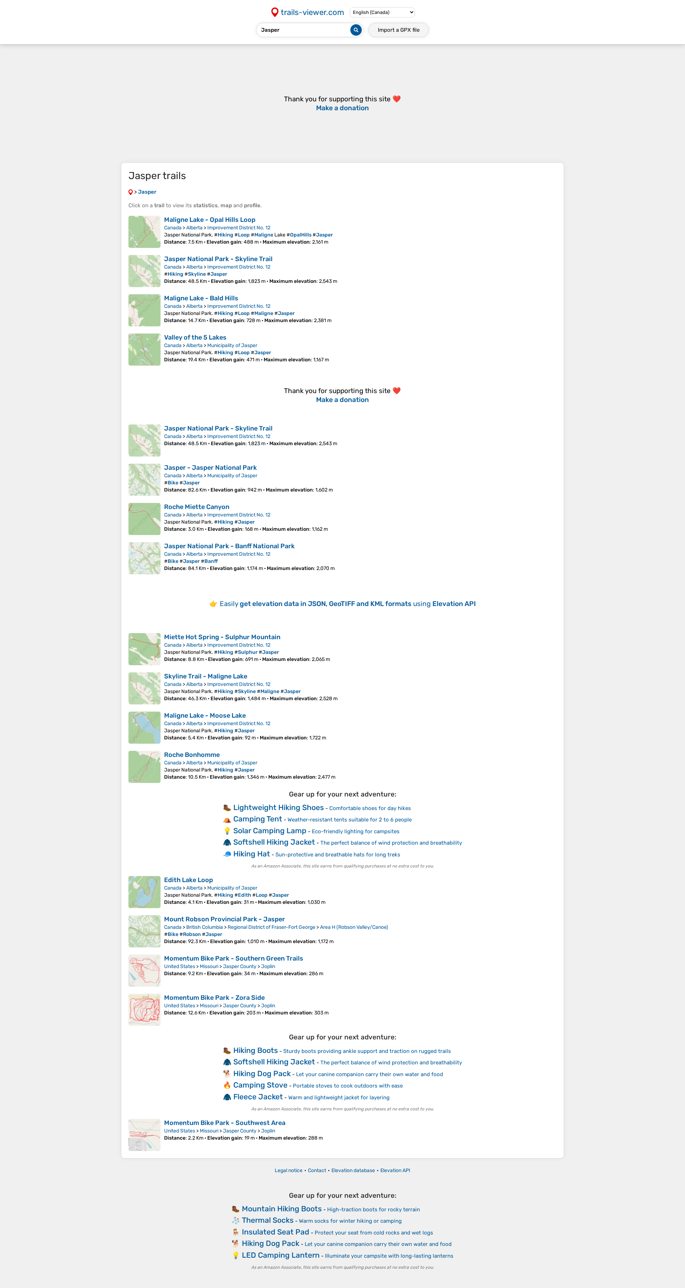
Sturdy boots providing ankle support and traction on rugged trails (367, 1051)
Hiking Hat (251, 853)
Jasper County (240, 966)
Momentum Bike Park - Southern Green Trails (233, 958)
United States (179, 966)
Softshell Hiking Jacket (274, 842)
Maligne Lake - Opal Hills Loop (209, 220)
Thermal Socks (268, 1220)
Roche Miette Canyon (196, 507)
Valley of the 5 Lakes (195, 337)
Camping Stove (260, 1084)
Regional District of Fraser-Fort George (271, 927)
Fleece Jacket (258, 1096)
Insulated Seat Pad (275, 1231)
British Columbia (204, 927)
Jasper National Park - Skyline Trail (218, 259)
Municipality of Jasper (232, 345)
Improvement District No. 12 (238, 228)
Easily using (348, 604)
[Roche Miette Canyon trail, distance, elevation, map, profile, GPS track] (144, 519)
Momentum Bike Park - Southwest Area (224, 1123)
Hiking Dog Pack (262, 1073)
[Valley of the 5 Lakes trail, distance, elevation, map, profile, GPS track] (144, 350)
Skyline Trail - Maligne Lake (205, 676)
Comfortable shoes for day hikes (370, 808)
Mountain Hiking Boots (282, 1208)
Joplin (268, 966)
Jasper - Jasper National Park (210, 468)
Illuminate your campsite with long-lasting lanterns (389, 1256)
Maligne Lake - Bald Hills (201, 298)
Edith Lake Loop (188, 880)
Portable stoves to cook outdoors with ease (348, 1086)
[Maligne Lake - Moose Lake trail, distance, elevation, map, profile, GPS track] (144, 728)
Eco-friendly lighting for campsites (356, 831)
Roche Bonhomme (192, 755)
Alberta (194, 228)
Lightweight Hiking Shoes (278, 807)
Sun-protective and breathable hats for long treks (337, 854)
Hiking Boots (255, 1050)
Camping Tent (257, 818)
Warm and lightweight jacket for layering (339, 1097)
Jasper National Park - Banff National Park (229, 546)
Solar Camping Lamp (269, 830)
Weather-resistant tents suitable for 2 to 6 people (350, 819)
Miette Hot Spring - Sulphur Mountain (222, 637)
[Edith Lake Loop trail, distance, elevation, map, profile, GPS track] (144, 892)
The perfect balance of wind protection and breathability (391, 843)
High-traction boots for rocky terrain (373, 1209)
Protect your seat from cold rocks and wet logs (374, 1233)
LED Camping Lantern (281, 1255)
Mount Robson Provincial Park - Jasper (224, 919)
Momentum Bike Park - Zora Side (214, 998)
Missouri (209, 966)
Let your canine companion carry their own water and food (369, 1074)
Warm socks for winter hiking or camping (350, 1221)
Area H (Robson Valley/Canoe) (354, 927)
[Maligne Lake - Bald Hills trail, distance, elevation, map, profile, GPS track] (144, 310)
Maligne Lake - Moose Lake (205, 715)
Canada (173, 228)
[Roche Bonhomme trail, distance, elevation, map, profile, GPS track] (144, 767)
